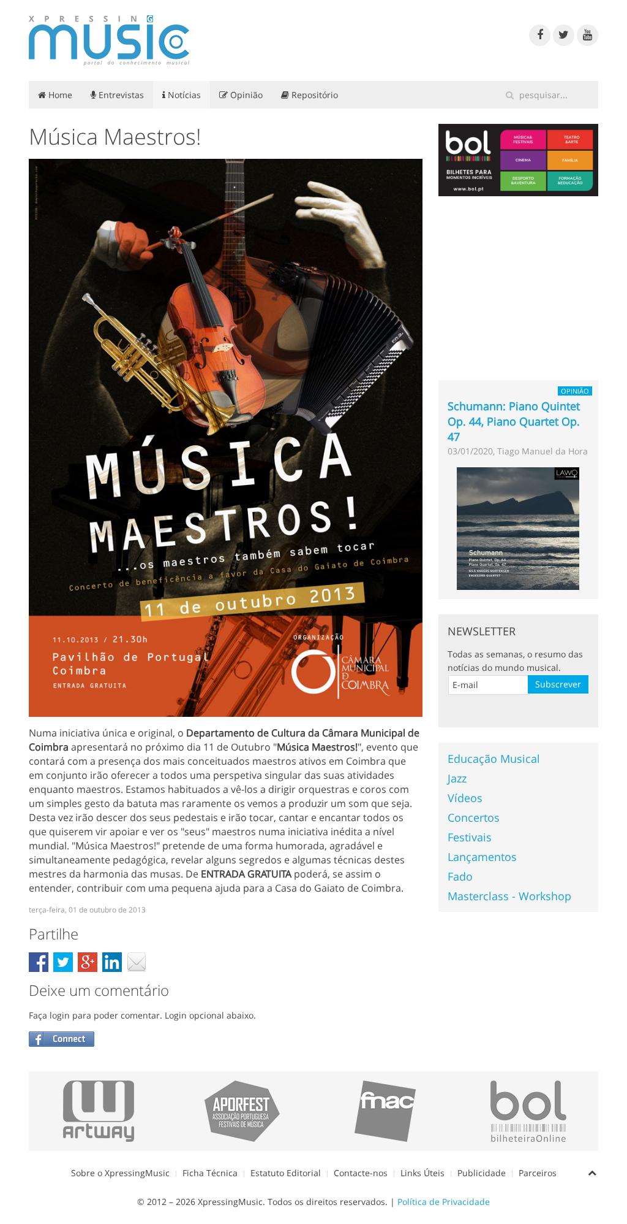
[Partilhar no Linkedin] (112, 962)
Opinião (245, 95)
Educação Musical (494, 758)
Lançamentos (482, 856)
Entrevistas (120, 95)
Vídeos (465, 797)
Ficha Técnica (210, 1173)
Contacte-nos (361, 1173)
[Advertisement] (518, 288)
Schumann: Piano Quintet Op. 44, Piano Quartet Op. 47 (514, 421)
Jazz (457, 778)
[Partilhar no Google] (87, 962)
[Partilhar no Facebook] (38, 962)
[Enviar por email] (136, 962)
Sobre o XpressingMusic (120, 1173)
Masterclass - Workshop (509, 896)
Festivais (470, 837)
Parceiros (538, 1173)
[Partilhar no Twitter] (63, 962)
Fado (460, 876)
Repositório (313, 95)
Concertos (474, 817)
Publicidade (481, 1173)
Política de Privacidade (443, 1201)
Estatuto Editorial (285, 1173)
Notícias (183, 95)
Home (59, 95)
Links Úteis (422, 1173)
